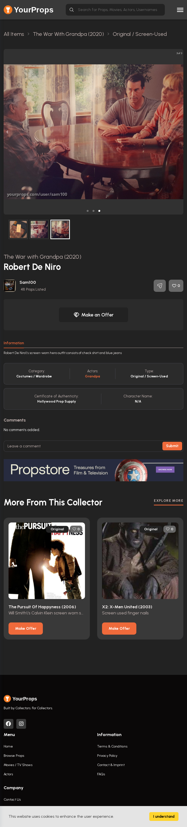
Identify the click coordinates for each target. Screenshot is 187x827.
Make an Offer (97, 315)
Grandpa (92, 376)
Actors (8, 774)
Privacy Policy (107, 756)
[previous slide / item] (7, 132)
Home (8, 746)
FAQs (101, 774)
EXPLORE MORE (168, 501)
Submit (172, 446)
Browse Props (14, 756)
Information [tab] (14, 343)
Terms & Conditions (112, 746)
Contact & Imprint (111, 765)
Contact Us (12, 799)
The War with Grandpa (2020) (42, 256)
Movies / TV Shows (18, 765)
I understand (164, 816)
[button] (88, 211)
